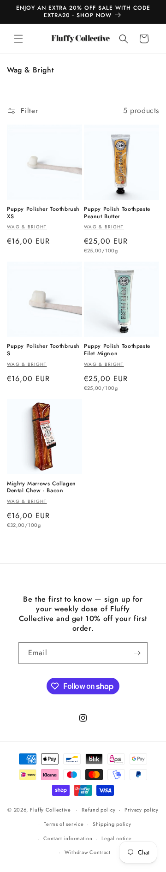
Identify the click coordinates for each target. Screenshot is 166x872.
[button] (18, 39)
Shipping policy (112, 824)
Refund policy (98, 809)
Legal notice (116, 838)
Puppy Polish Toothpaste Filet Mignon (117, 350)
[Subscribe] (137, 653)
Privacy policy (142, 809)
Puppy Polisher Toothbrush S (43, 350)
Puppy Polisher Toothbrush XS (43, 213)
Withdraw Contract (88, 852)
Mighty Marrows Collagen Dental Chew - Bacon (41, 487)
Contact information (67, 838)
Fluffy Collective (50, 809)
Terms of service (63, 824)
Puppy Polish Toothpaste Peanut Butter (117, 213)
